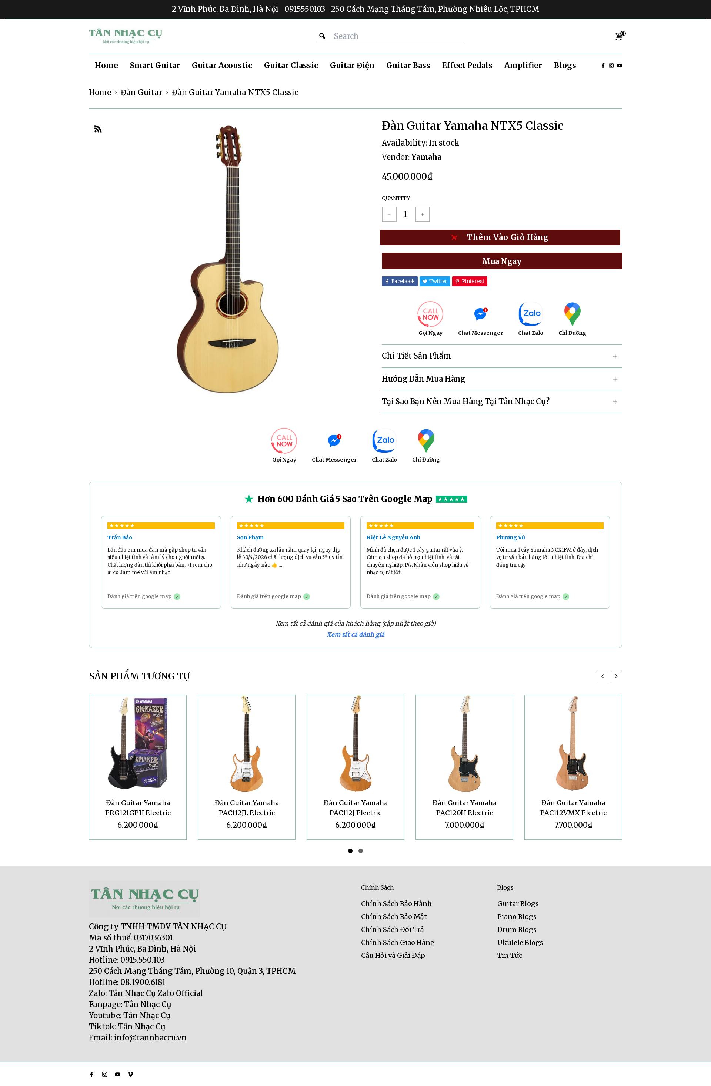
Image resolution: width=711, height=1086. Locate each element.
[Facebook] (603, 65)
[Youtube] (619, 65)
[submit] (322, 36)
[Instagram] (611, 65)
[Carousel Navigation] (609, 676)
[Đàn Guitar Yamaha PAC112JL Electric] (246, 743)
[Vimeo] (130, 1074)
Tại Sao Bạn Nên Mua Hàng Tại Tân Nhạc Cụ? (466, 401)
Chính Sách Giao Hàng (398, 942)
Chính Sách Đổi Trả (392, 929)
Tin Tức (509, 955)
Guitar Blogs (518, 903)
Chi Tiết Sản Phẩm (416, 355)
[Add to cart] (502, 237)
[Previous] (602, 676)
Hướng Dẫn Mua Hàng (423, 378)
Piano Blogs (517, 916)
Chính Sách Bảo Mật (394, 916)
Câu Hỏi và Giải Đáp (393, 955)
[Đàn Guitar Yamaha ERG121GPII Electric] (137, 743)
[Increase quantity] (422, 214)
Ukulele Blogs (520, 942)
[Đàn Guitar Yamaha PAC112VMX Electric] (573, 743)
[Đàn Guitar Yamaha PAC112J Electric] (355, 743)
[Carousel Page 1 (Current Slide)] (350, 851)
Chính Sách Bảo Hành (396, 903)
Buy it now (502, 261)
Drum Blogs (517, 929)
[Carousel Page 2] (360, 851)
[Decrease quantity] (389, 214)
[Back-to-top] (694, 1071)
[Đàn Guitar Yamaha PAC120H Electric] (464, 743)
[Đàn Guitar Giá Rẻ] (126, 36)
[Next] (616, 676)
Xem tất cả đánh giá (355, 634)
